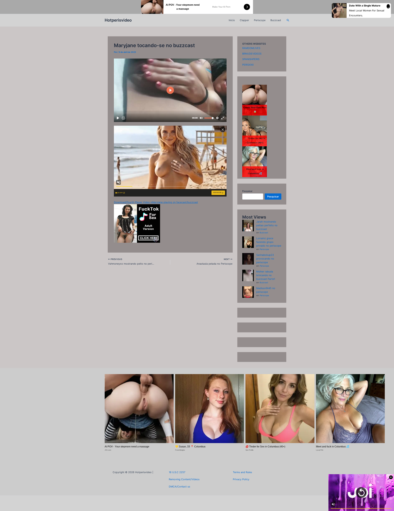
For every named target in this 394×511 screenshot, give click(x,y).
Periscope (259, 20)
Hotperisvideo (118, 20)
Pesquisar (247, 191)
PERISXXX (248, 64)
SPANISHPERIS (250, 59)
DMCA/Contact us (179, 486)
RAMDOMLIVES (251, 48)
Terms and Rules (242, 472)
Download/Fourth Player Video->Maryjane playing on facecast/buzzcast (156, 202)
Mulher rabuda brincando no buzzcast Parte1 (265, 275)
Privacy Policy (241, 479)
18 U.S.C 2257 (177, 472)
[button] (288, 20)
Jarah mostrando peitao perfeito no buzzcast (266, 225)
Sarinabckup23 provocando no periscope (265, 258)
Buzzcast (275, 20)
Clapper (244, 20)
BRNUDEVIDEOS (251, 53)
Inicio (232, 20)
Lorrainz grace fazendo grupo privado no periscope (268, 242)
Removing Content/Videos (184, 479)
